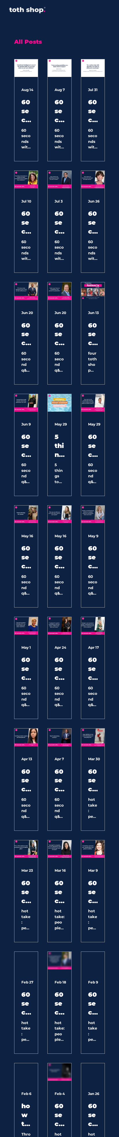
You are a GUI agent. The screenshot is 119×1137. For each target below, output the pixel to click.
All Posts (28, 41)
